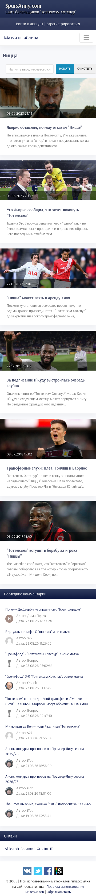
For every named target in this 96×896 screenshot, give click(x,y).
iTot (53, 848)
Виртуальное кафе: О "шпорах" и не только (37, 631)
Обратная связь (59, 891)
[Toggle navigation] (86, 37)
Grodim (42, 848)
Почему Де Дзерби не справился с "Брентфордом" (43, 609)
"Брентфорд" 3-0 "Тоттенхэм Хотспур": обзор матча (44, 676)
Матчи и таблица (21, 38)
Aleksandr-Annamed (19, 848)
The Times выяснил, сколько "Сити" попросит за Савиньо (48, 804)
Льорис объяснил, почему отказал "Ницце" (44, 127)
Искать (65, 68)
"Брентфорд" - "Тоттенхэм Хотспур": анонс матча (42, 654)
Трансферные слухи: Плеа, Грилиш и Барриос (47, 468)
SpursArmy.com (23, 5)
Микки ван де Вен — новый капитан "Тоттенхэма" (42, 726)
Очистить (85, 68)
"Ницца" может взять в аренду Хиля (38, 297)
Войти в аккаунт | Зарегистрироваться (48, 23)
